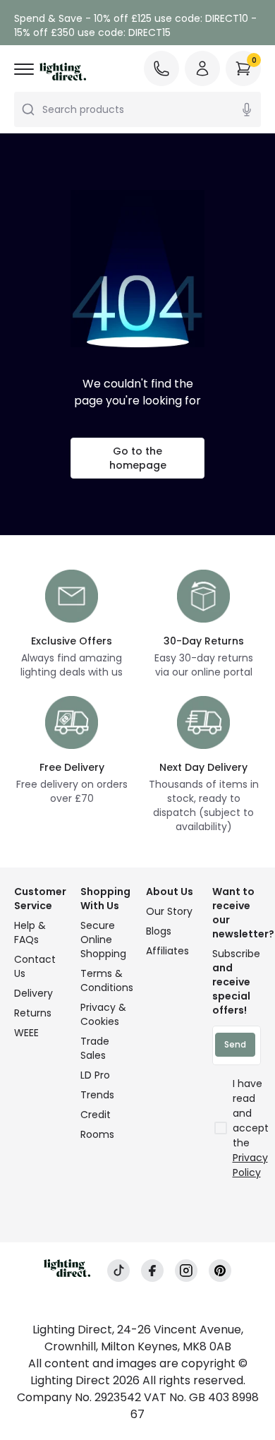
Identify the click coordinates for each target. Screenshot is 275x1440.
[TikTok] (118, 1270)
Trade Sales (94, 1048)
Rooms (97, 1134)
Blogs (158, 931)
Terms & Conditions (105, 980)
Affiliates (167, 951)
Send (235, 1044)
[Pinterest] (220, 1270)
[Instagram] (186, 1270)
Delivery (33, 993)
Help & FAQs (30, 932)
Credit (95, 1115)
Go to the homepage (137, 458)
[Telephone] (161, 68)
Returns (32, 1013)
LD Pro (95, 1075)
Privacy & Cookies (103, 1014)
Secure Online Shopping (103, 939)
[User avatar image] (202, 68)
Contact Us (35, 966)
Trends (97, 1095)
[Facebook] (152, 1270)
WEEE (26, 1033)
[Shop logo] (62, 71)
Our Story (169, 911)
